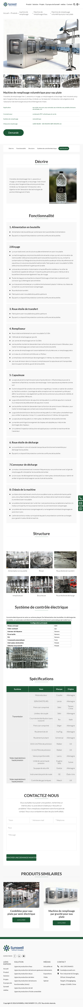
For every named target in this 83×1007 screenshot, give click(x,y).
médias (63, 4)
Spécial (46, 981)
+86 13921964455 (66, 966)
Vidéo (46, 977)
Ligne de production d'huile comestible (27, 991)
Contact (69, 4)
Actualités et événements (48, 968)
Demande (13, 132)
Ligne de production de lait (23, 988)
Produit (28, 4)
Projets (41, 4)
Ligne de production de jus (23, 974)
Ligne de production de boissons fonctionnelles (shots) (25, 982)
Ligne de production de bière (24, 977)
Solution (35, 4)
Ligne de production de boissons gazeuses (28, 970)
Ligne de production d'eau (23, 966)
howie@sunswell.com (67, 970)
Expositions (48, 974)
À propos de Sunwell (52, 4)
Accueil (5, 969)
